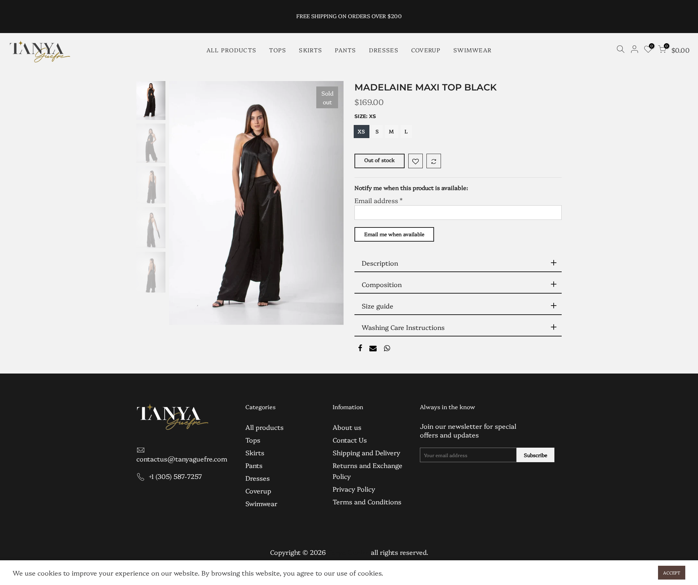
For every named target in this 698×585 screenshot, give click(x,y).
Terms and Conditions (367, 501)
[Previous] (182, 203)
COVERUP (426, 50)
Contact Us (350, 439)
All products (264, 427)
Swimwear (261, 503)
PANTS (345, 50)
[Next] (331, 203)
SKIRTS (310, 50)
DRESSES (383, 50)
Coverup (258, 490)
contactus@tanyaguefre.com (181, 458)
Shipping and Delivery (366, 452)
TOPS (277, 50)
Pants (253, 465)
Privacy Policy (354, 488)
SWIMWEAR (472, 50)
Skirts (254, 452)
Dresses (257, 478)
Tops (252, 439)
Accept (671, 572)
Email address (378, 200)
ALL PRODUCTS (231, 50)
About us (347, 427)
